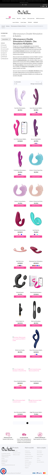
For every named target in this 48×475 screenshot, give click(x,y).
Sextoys (13, 18)
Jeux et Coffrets (16, 22)
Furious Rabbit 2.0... (20, 321)
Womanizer (5, 58)
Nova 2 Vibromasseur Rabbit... (36, 350)
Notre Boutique (28, 454)
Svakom (4, 52)
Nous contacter (28, 463)
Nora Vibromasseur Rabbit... (20, 412)
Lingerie (24, 18)
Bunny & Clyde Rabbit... (36, 139)
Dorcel (4, 45)
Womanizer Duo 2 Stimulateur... (36, 261)
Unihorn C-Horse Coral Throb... (36, 201)
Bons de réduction (40, 462)
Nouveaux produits (16, 452)
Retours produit (40, 454)
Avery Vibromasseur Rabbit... (36, 108)
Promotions (15, 450)
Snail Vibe (4, 50)
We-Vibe (4, 56)
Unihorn (4, 54)
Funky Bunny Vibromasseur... (20, 170)
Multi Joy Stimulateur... (36, 321)
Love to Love (5, 48)
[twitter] (24, 4)
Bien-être (19, 18)
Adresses (38, 460)
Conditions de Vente (29, 456)
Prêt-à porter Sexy (30, 18)
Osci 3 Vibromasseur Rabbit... (20, 139)
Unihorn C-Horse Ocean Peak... (36, 170)
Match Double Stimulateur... (36, 381)
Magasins (27, 467)
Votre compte (41, 448)
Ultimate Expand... (20, 292)
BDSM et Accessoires (40, 18)
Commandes (39, 456)
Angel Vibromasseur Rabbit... (36, 412)
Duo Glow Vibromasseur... (20, 108)
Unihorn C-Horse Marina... (20, 201)
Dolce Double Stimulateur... (36, 292)
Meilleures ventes (16, 454)
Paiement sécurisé (28, 458)
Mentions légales (28, 462)
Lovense (4, 47)
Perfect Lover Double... (20, 350)
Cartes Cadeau (23, 22)
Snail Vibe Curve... (20, 261)
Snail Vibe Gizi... (36, 230)
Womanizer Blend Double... (20, 230)
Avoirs (38, 458)
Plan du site (27, 465)
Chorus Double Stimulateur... (20, 381)
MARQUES (36, 22)
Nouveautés (8, 18)
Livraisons (27, 460)
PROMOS (30, 22)
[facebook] (22, 4)
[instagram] (25, 4)
